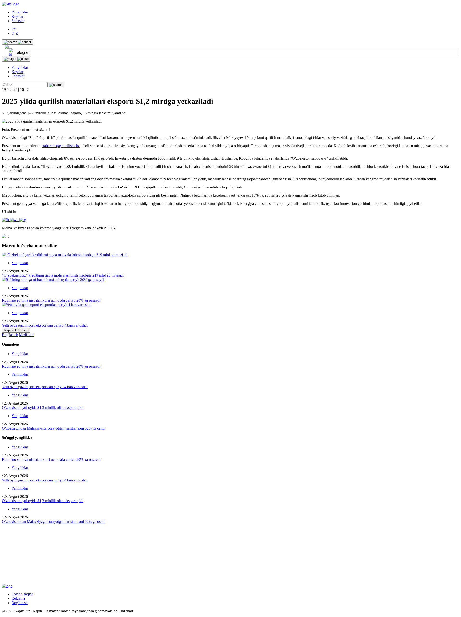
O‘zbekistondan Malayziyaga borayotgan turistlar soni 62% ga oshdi (53, 428)
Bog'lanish (10, 335)
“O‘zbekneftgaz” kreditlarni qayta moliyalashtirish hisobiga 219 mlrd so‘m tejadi (63, 275)
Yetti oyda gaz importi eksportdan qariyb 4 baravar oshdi (45, 325)
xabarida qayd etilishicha (61, 146)
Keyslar (17, 16)
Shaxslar (18, 21)
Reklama (18, 598)
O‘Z (15, 33)
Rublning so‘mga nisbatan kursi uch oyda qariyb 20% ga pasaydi (51, 300)
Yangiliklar (20, 12)
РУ (14, 29)
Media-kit (26, 335)
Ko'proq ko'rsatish (16, 330)
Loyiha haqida (22, 594)
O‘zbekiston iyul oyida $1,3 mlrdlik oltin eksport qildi (42, 407)
